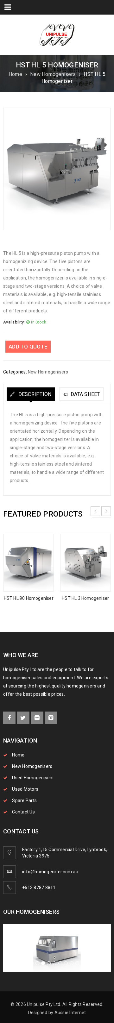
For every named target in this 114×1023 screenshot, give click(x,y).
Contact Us (23, 811)
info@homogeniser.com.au (50, 871)
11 (83, 963)
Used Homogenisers (33, 777)
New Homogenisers (53, 74)
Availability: (14, 322)
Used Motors (25, 789)
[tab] (31, 394)
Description (34, 394)
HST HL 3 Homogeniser (85, 598)
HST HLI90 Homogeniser (29, 598)
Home (15, 74)
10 (77, 963)
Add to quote (28, 346)
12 (89, 963)
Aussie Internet (70, 1012)
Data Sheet (84, 394)
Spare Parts (24, 800)
